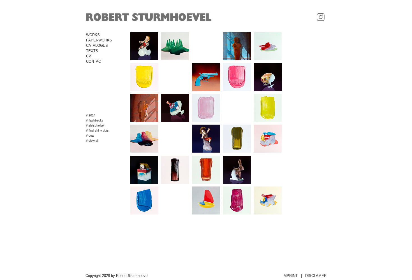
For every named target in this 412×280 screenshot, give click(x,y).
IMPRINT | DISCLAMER (305, 276)
